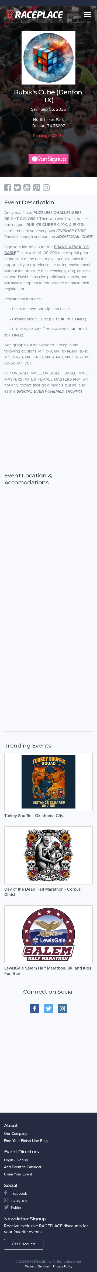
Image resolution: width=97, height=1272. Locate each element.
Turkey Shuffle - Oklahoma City (33, 815)
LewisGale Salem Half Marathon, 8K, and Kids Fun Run (47, 971)
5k (61, 135)
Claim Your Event (18, 1174)
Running (40, 135)
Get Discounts (24, 1244)
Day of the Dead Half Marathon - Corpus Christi (42, 892)
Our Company (15, 1133)
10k (54, 135)
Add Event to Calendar (22, 1167)
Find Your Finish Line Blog (26, 1141)
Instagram (19, 1200)
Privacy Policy (62, 1266)
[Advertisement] (48, 433)
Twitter (16, 1207)
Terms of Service (37, 1266)
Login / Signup (16, 1160)
